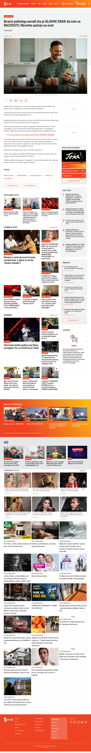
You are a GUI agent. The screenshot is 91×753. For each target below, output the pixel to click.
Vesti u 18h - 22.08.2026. (34, 424)
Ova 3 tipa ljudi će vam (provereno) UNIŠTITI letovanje (73, 267)
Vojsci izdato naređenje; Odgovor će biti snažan (75, 462)
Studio (16, 727)
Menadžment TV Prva (20, 724)
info (69, 458)
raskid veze (48, 175)
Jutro (51, 421)
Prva (16, 721)
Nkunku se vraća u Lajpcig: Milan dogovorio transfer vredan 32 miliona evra (55, 463)
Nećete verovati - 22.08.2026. (14, 424)
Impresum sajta (39, 718)
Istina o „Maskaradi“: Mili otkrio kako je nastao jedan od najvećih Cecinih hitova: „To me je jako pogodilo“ (30, 385)
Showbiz (6, 341)
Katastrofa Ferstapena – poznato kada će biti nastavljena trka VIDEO (12, 463)
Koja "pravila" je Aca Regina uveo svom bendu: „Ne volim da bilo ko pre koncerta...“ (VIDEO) (12, 385)
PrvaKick (54, 731)
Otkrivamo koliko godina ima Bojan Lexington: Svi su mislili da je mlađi (21, 346)
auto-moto (7, 458)
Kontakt (17, 718)
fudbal (49, 458)
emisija (33, 3)
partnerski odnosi (36, 175)
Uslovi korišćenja (39, 721)
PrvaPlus (54, 722)
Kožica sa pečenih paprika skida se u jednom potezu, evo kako (50, 213)
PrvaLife (54, 734)
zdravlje (28, 458)
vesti (56, 3)
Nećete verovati (9, 421)
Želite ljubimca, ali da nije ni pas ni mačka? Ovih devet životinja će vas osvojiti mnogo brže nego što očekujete (74, 278)
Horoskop (66, 330)
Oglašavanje (18, 733)
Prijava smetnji (38, 724)
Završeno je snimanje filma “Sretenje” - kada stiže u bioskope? (58, 426)
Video (50, 3)
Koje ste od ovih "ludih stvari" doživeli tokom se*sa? (11, 213)
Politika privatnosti (39, 730)
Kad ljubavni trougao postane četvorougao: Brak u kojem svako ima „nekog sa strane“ (50, 279)
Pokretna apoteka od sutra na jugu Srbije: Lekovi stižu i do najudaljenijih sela (34, 463)
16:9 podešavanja (19, 730)
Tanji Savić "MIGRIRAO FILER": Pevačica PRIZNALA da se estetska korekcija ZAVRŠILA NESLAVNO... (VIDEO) (50, 385)
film (39, 3)
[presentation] (84, 341)
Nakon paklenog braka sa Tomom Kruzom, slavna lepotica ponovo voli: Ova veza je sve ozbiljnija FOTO (50, 360)
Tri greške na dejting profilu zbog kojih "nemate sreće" (30, 301)
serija (44, 3)
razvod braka (8, 178)
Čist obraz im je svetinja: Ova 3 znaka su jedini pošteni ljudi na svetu (75, 222)
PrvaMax (54, 725)
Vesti (28, 421)
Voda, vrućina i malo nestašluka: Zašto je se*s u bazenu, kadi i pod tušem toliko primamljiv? (49, 304)
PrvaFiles (55, 737)
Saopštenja (38, 727)
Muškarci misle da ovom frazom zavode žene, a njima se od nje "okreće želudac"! (19, 260)
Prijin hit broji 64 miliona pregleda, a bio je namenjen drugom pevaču (50, 335)
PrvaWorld (55, 728)
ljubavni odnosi (9, 175)
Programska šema (23, 3)
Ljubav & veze (8, 16)
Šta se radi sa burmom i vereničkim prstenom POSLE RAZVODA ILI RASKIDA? (30, 135)
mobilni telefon (22, 175)
